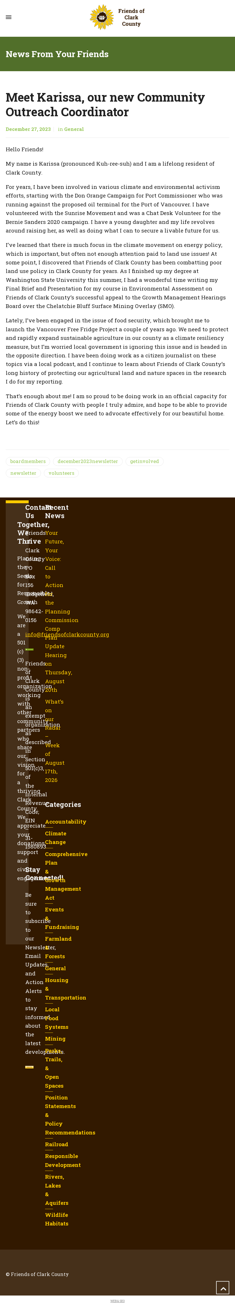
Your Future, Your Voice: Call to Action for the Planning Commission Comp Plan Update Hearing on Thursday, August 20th (62, 611)
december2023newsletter (88, 461)
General (74, 129)
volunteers (61, 473)
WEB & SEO (117, 1301)
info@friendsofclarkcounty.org (67, 634)
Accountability (66, 821)
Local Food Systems (56, 1018)
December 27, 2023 (28, 129)
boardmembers (28, 461)
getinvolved (144, 461)
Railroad (56, 1144)
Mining (55, 1038)
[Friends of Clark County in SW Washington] (117, 17)
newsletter (23, 473)
